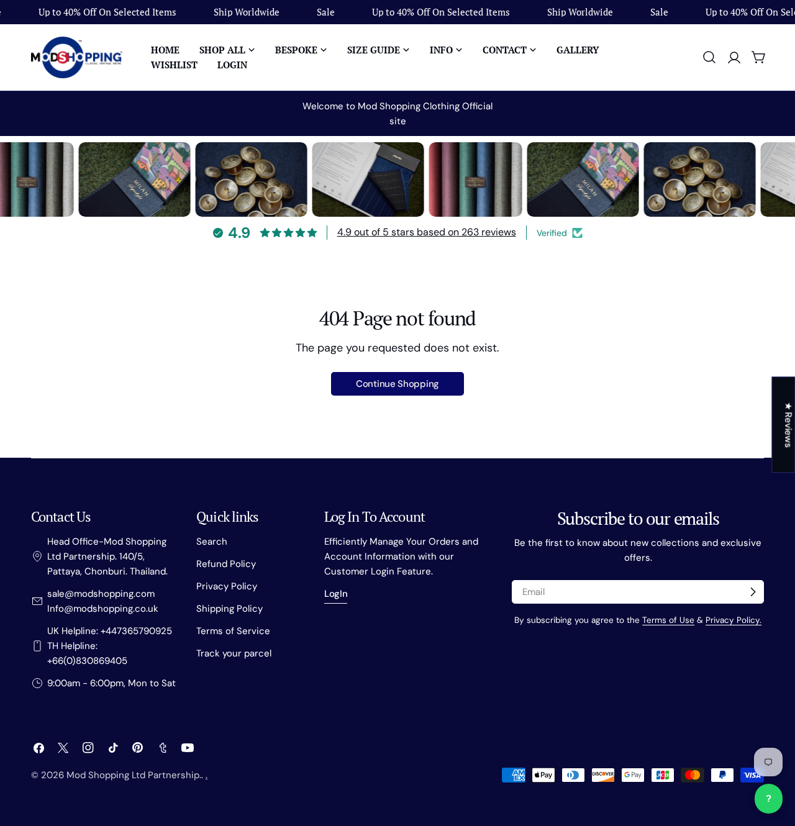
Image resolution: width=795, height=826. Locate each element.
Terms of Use (668, 620)
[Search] (709, 57)
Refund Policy (226, 564)
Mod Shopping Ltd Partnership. (133, 775)
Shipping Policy (229, 608)
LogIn (336, 594)
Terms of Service (233, 631)
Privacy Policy (226, 586)
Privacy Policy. (733, 620)
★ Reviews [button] (788, 424)
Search (211, 541)
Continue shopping (397, 384)
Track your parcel (233, 653)
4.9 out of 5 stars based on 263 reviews (426, 231)
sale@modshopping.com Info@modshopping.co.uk (102, 601)
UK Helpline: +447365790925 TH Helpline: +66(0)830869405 (109, 646)
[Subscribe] (753, 592)
